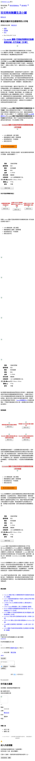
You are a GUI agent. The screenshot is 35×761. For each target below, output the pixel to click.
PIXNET (7, 736)
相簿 (5, 28)
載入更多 (3, 658)
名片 (5, 32)
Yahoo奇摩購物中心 (21, 400)
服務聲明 (17, 738)
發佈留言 (3, 668)
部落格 (6, 30)
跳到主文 (3, 17)
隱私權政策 (29, 736)
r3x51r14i (3, 638)
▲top (2, 655)
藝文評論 (13, 652)
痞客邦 (12, 648)
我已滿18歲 (4, 757)
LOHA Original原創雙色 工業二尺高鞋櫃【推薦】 (18, 606)
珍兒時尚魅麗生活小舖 (14, 12)
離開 (9, 757)
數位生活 (14, 25)
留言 (15, 648)
